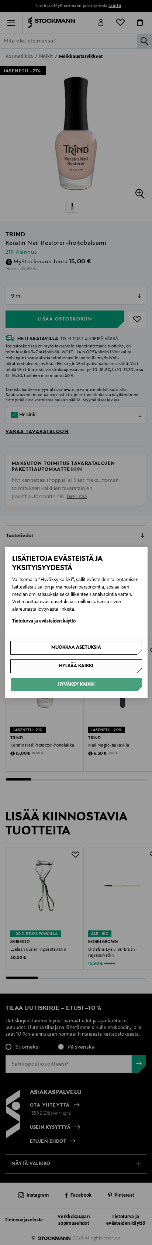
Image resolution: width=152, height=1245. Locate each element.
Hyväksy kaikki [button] (76, 684)
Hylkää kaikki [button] (76, 666)
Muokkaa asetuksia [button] (76, 647)
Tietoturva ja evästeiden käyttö (44, 621)
